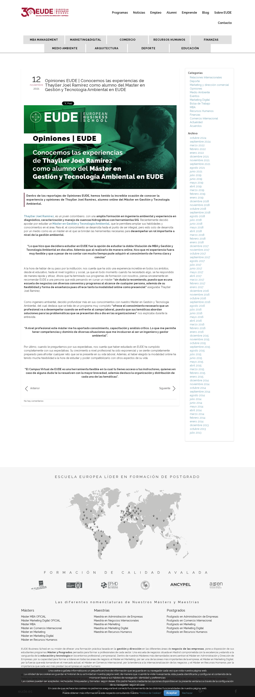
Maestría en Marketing (107, 624)
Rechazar (187, 692)
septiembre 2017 (200, 257)
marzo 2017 (197, 279)
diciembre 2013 (199, 425)
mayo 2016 (196, 316)
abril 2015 (195, 365)
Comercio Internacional (204, 118)
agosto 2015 (197, 350)
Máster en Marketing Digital (37, 635)
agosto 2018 (197, 216)
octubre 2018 (198, 208)
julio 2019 (195, 175)
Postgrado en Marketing (181, 624)
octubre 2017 (198, 253)
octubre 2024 (198, 137)
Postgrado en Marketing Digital (185, 628)
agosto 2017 (197, 261)
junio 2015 (196, 358)
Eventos (194, 96)
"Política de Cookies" (150, 692)
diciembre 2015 (199, 335)
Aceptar (171, 692)
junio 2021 (196, 171)
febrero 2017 (197, 283)
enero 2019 (196, 197)
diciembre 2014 (199, 380)
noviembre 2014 (199, 384)
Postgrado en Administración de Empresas (192, 616)
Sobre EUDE (223, 12)
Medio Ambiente (200, 92)
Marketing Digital (200, 99)
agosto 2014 (197, 395)
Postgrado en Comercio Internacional (189, 620)
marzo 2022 (197, 145)
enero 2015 (196, 376)
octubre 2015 (198, 343)
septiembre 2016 (200, 302)
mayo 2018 (196, 227)
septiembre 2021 (200, 163)
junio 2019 (196, 178)
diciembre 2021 (199, 156)
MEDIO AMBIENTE (65, 48)
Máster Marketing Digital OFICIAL (40, 620)
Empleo (155, 12)
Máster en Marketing (33, 631)
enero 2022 (197, 152)
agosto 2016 (197, 305)
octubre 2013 (198, 428)
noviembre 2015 (199, 339)
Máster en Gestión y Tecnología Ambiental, (81, 223)
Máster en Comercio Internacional (41, 628)
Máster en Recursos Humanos (39, 639)
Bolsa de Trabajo (200, 103)
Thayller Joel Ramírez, (39, 216)
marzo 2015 (197, 369)
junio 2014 (196, 402)
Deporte (195, 81)
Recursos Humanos (202, 111)
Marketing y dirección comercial (209, 84)
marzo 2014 (197, 413)
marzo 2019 (197, 190)
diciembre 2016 (199, 290)
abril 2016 (196, 320)
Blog (205, 12)
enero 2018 (197, 242)
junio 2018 (196, 223)
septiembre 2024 (200, 141)
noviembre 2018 (200, 205)
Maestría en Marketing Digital (111, 628)
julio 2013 (195, 432)
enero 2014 (196, 421)
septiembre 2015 (200, 346)
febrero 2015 (197, 372)
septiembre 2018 (200, 212)
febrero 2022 (198, 149)
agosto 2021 (197, 167)
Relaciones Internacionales (206, 77)
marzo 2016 (197, 324)
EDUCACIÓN (190, 48)
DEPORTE (149, 48)
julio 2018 (196, 219)
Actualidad (196, 122)
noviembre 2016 (200, 294)
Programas (120, 12)
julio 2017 (195, 264)
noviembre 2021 (199, 160)
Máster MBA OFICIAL (33, 616)
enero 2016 (197, 331)
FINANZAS (211, 39)
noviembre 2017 (199, 249)
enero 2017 (196, 287)
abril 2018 (196, 231)
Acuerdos (196, 125)
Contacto (225, 23)
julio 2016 (196, 309)
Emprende (189, 12)
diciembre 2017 (199, 246)
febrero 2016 (198, 328)
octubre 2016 (198, 298)
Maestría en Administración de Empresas (118, 616)
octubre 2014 (198, 387)
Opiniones (196, 88)
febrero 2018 (198, 238)
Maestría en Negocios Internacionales (116, 620)
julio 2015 (195, 354)
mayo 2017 (196, 272)
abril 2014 (196, 410)
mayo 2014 (196, 406)
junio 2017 (196, 268)
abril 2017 (195, 275)
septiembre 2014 (200, 391)
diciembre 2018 (199, 201)
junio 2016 (196, 313)
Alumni (172, 12)
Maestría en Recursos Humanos (113, 631)
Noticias (139, 12)
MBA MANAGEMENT (44, 39)
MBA (192, 107)
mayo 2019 (196, 182)
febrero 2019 (197, 193)
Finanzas (195, 114)
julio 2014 (195, 399)
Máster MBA (28, 624)
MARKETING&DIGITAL (85, 39)
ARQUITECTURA (106, 48)
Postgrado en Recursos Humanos (187, 631)
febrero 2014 (197, 417)
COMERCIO (128, 39)
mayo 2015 (196, 361)
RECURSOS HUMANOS (169, 39)
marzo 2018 (197, 234)
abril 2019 (196, 186)
